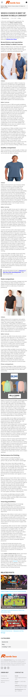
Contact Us (4, 676)
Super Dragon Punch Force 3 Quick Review (13, 591)
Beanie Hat (5, 642)
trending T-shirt (6, 647)
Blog (6, 6)
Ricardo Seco (8, 660)
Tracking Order (5, 678)
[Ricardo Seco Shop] (13, 2)
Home (2, 6)
